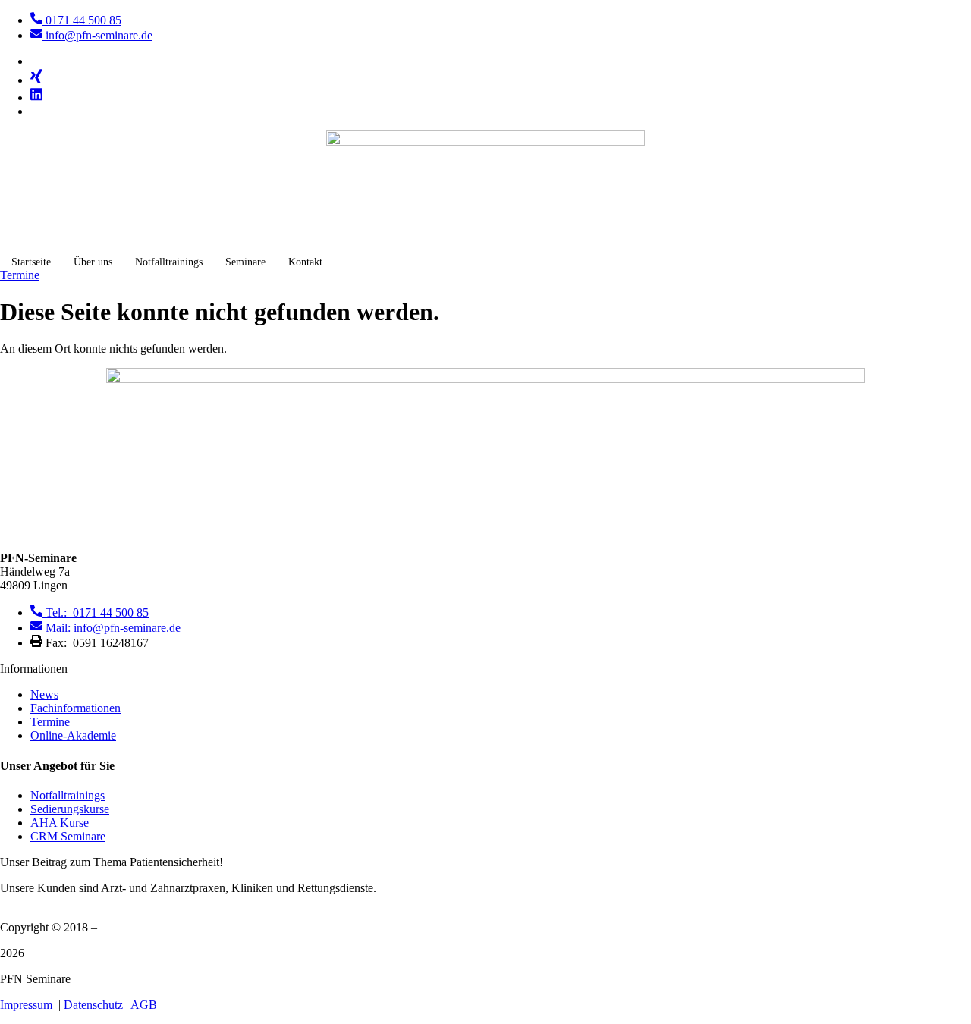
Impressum (26, 1004)
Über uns (93, 262)
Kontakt (305, 262)
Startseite (31, 262)
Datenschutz (93, 1004)
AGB (143, 1004)
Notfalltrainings (169, 262)
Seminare (245, 262)
